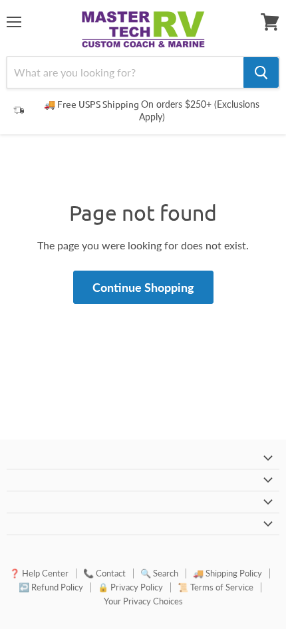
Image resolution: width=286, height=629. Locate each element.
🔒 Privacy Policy (130, 587)
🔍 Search (159, 573)
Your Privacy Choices (143, 601)
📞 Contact (104, 573)
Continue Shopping (143, 287)
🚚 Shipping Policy (227, 573)
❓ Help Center (39, 573)
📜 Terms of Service (215, 587)
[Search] (261, 72)
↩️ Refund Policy (51, 587)
